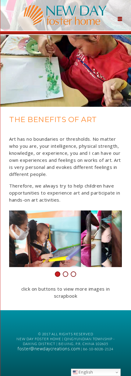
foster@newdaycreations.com (49, 349)
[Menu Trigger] (120, 18)
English (85, 372)
